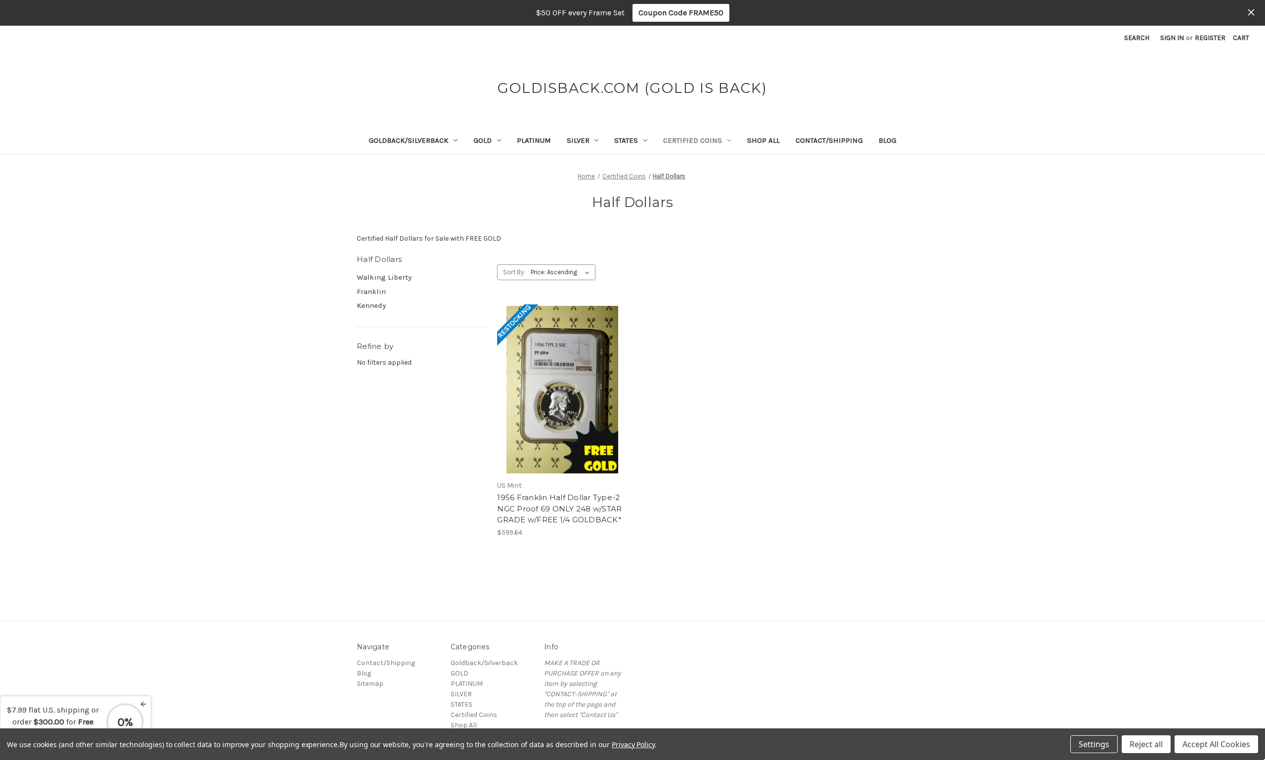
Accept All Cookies (1216, 744)
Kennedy (371, 305)
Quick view (560, 372)
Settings (1094, 744)
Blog (887, 140)
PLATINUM (534, 140)
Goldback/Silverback (408, 140)
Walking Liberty (384, 277)
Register (1210, 38)
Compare (559, 390)
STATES (626, 140)
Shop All (763, 140)
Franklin (371, 291)
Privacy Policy (633, 744)
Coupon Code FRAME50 (680, 12)
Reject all (1146, 744)
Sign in (1172, 38)
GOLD (482, 140)
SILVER (578, 140)
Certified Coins (692, 140)
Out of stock (562, 407)
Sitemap (370, 683)
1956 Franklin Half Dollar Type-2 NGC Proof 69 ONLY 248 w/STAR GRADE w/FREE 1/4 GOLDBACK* (559, 508)
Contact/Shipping (829, 140)
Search (1136, 38)
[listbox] (562, 272)
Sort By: (514, 272)
